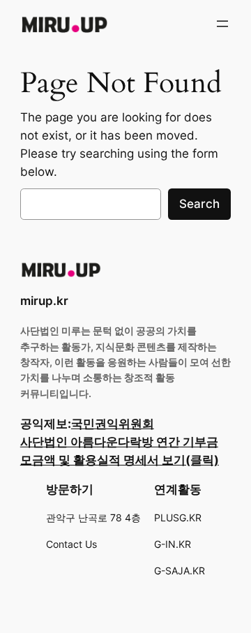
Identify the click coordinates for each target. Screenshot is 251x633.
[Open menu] (222, 23)
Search (199, 204)
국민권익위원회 (112, 424)
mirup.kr (44, 301)
